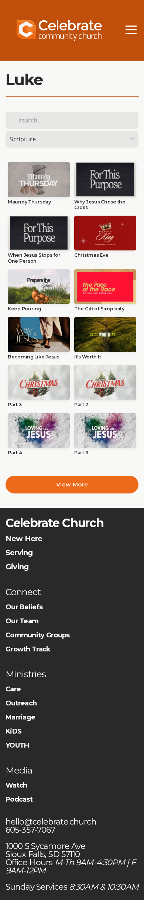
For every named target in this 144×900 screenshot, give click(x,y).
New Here (24, 538)
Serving (19, 552)
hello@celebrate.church (52, 822)
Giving (17, 566)
